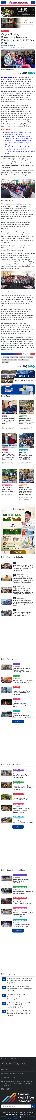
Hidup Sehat (22, 357)
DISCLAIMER (24, 1117)
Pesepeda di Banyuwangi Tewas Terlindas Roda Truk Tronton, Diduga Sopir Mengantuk (19, 997)
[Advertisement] (18, 638)
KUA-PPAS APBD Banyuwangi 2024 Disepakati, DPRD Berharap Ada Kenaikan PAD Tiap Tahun (19, 1005)
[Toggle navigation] (3, 2)
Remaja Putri (29, 357)
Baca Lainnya (18, 721)
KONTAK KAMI (16, 1117)
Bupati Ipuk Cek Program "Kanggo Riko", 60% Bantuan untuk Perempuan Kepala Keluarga (18, 143)
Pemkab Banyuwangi (23, 359)
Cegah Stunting (14, 357)
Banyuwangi (5, 362)
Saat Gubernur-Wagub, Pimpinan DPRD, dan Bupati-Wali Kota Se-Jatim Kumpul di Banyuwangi (20, 981)
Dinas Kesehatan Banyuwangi (9, 359)
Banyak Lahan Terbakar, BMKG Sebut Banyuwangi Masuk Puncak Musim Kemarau (19, 1013)
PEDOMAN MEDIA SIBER (20, 1118)
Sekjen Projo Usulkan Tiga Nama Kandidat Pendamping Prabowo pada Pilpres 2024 (19, 989)
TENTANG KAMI (5, 1117)
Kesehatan (6, 357)
